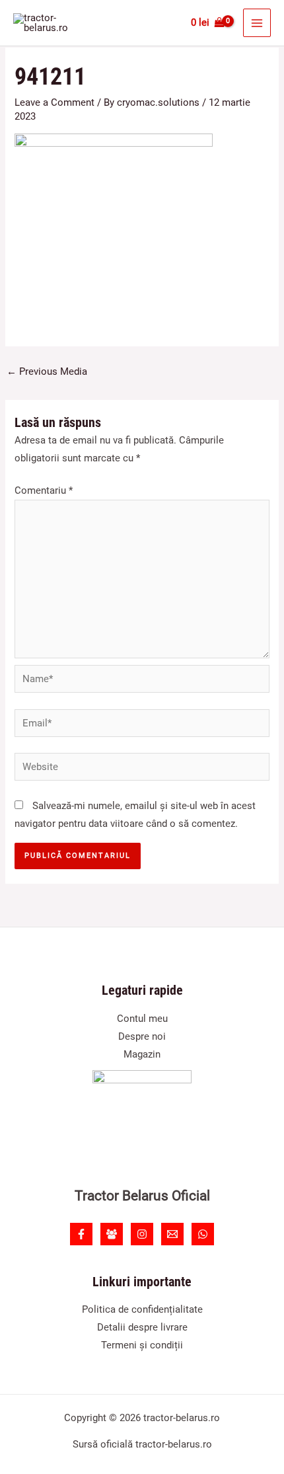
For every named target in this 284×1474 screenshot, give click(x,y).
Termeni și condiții (142, 1345)
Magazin (142, 1054)
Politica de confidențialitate (142, 1309)
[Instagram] (142, 1234)
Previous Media (47, 371)
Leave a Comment (54, 102)
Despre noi (142, 1036)
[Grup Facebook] (111, 1234)
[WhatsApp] (203, 1234)
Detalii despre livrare (142, 1327)
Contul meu (142, 1019)
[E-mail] (172, 1234)
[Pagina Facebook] (81, 1234)
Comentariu (44, 490)
